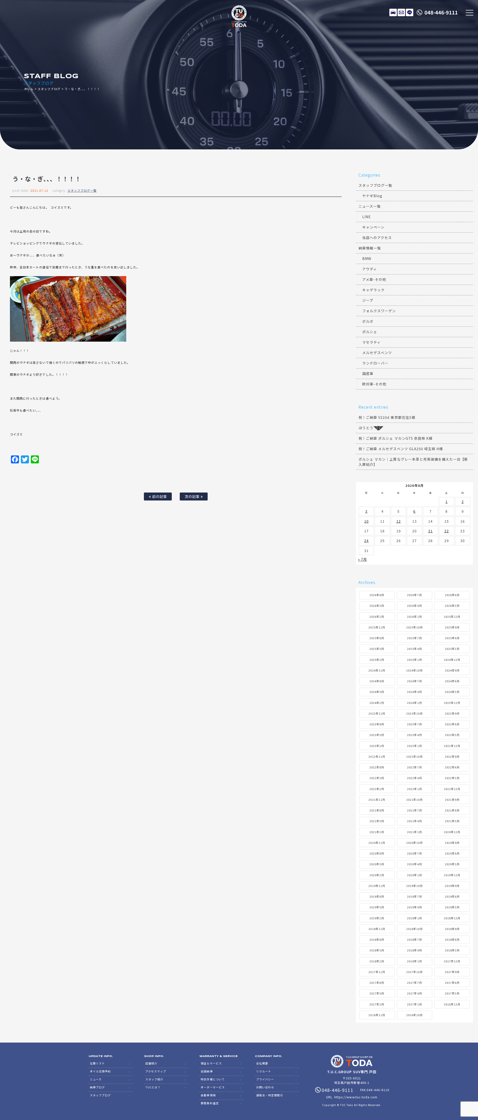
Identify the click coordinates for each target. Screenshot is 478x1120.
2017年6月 (452, 983)
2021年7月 (414, 810)
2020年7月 (414, 853)
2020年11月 (376, 843)
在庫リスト (393, 12)
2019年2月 (376, 918)
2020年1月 (414, 875)
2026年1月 (414, 617)
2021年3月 (452, 821)
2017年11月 (376, 972)
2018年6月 (452, 939)
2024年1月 (414, 703)
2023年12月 (452, 703)
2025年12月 (452, 617)
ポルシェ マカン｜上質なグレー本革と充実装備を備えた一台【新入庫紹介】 (413, 462)
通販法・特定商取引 (269, 1095)
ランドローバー (375, 363)
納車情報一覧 (369, 248)
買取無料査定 (210, 1103)
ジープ (367, 300)
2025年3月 (452, 649)
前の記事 (159, 496)
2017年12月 (452, 961)
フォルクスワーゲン (379, 310)
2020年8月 (376, 853)
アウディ (369, 268)
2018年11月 (376, 929)
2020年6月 (452, 853)
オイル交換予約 (100, 1071)
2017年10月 (414, 972)
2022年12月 (452, 746)
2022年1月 (414, 789)
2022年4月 (414, 778)
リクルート (263, 1071)
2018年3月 (452, 950)
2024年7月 (414, 681)
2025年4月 (414, 649)
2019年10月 (414, 886)
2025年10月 (414, 627)
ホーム (29, 89)
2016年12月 (452, 1004)
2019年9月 (452, 886)
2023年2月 (376, 746)
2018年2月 (376, 961)
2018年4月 (414, 950)
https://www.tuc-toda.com (355, 1097)
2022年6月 (452, 767)
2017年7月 (414, 983)
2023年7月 (414, 724)
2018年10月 (414, 929)
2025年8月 (376, 638)
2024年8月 (376, 681)
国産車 (367, 373)
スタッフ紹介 (154, 1079)
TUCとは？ (153, 1087)
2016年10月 (414, 1015)
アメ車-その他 (374, 279)
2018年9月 (452, 929)
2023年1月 (414, 746)
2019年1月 (414, 918)
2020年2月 (376, 875)
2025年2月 (376, 660)
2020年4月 (414, 864)
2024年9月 (452, 670)
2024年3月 (452, 692)
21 (430, 530)
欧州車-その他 (374, 383)
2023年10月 (414, 713)
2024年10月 (414, 670)
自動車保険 (208, 1095)
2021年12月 (452, 789)
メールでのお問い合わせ (401, 12)
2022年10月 (414, 756)
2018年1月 (414, 961)
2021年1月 (414, 832)
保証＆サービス (211, 1063)
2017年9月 (452, 972)
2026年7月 (414, 595)
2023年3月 (452, 735)
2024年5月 (376, 692)
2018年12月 (452, 918)
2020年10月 (414, 843)
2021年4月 (414, 821)
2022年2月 (376, 789)
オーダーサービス (213, 1087)
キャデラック (373, 289)
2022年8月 (376, 767)
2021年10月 (414, 800)
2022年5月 (376, 778)
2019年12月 (452, 875)
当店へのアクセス (377, 237)
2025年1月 (414, 660)
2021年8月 (376, 810)
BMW (366, 258)
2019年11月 (376, 886)
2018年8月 (376, 939)
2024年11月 (376, 670)
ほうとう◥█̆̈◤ (371, 427)
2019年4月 (414, 907)
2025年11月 (376, 627)
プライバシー (265, 1079)
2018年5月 (376, 950)
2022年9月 (452, 756)
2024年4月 (414, 692)
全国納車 (207, 1071)
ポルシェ (369, 331)
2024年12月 (452, 660)
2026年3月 (452, 606)
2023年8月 (376, 724)
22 (446, 530)
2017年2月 (376, 1004)
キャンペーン (373, 227)
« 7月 (362, 559)
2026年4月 (414, 606)
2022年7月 (414, 767)
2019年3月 (452, 907)
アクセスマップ (155, 1071)
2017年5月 (376, 993)
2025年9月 (452, 627)
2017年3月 (452, 993)
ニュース (96, 1079)
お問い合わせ (265, 1087)
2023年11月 (376, 713)
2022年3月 (452, 778)
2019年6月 (452, 896)
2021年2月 (376, 832)
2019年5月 (376, 907)
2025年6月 (452, 638)
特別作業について (213, 1079)
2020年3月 (452, 864)
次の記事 (193, 496)
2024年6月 (452, 681)
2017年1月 (414, 1004)
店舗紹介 (151, 1063)
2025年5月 (376, 649)
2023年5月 (376, 735)
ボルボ (367, 321)
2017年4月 (414, 993)
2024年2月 (376, 703)
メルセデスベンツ (377, 352)
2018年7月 (414, 939)
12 (398, 521)
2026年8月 (376, 595)
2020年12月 (452, 832)
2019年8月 (376, 896)
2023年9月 (452, 713)
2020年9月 (452, 843)
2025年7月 (414, 638)
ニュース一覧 (369, 206)
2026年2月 (376, 617)
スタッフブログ (49, 89)
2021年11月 (376, 800)
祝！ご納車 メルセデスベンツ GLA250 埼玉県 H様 (400, 448)
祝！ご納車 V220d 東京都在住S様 (386, 417)
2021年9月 (452, 800)
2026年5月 (376, 606)
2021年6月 (452, 810)
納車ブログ (97, 1087)
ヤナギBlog (372, 195)
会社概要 (262, 1063)
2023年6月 (452, 724)
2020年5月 (376, 864)
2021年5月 (376, 821)
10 (366, 521)
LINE (409, 12)
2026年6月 (452, 595)
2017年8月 (376, 983)
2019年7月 (414, 896)
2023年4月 (414, 735)
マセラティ (371, 342)
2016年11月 (376, 1015)
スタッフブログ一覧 (82, 190)
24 (366, 540)
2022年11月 (376, 756)
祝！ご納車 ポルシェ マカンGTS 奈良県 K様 (395, 438)
